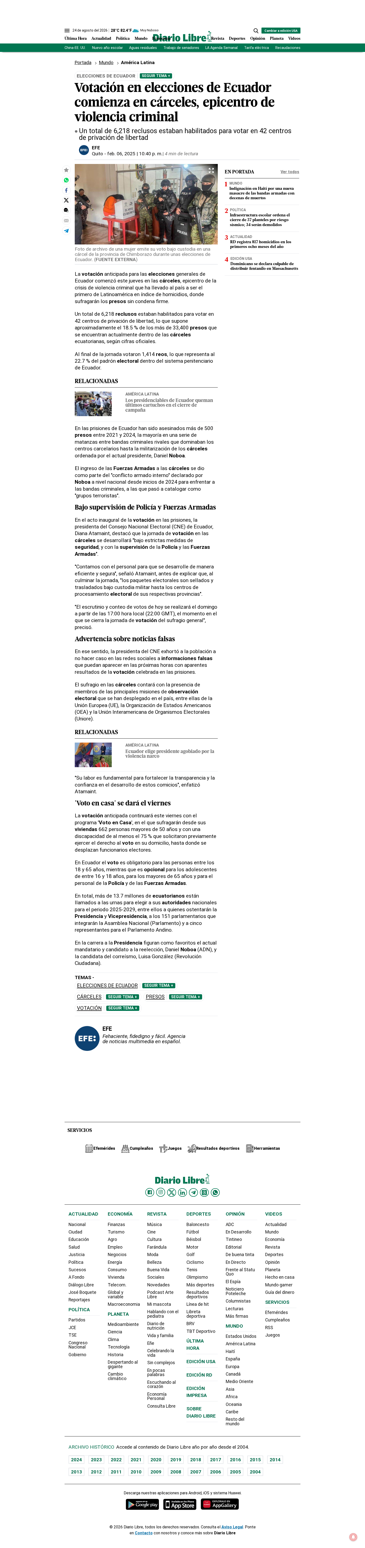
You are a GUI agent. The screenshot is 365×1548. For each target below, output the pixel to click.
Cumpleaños (277, 1319)
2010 (136, 1472)
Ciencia (115, 1331)
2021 (136, 1460)
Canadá (233, 1374)
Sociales (155, 1277)
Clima (113, 1339)
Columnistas (238, 1301)
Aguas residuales (143, 48)
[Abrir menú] (67, 30)
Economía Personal (157, 1396)
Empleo (115, 1247)
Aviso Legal (232, 1527)
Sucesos (77, 1269)
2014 (275, 1460)
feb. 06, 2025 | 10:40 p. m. (134, 154)
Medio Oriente (239, 1381)
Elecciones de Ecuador (107, 985)
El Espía (233, 1281)
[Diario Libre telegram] (193, 1192)
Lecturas (235, 1308)
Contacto (144, 1533)
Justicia (77, 1254)
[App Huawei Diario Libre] (219, 1504)
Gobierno (77, 1354)
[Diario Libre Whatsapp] (215, 1192)
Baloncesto (197, 1224)
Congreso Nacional (78, 1345)
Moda (152, 1254)
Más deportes (200, 1284)
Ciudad (75, 1232)
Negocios (117, 1254)
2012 (96, 1472)
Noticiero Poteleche (236, 1291)
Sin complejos (161, 1362)
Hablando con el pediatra (163, 1314)
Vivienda (116, 1277)
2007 (195, 1472)
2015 (255, 1460)
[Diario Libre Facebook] (149, 1192)
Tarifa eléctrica (256, 48)
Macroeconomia (124, 1304)
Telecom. (117, 1284)
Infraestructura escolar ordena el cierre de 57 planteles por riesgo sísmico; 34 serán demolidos (260, 220)
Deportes (237, 39)
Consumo (117, 1269)
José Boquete (82, 1292)
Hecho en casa (279, 1277)
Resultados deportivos (197, 1294)
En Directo (236, 1262)
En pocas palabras (156, 1372)
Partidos (77, 1319)
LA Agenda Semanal (221, 48)
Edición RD (199, 1375)
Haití (230, 1351)
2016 (235, 1460)
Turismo (116, 1232)
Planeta (277, 39)
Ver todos (290, 171)
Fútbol (192, 1232)
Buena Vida (158, 1269)
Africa (232, 1396)
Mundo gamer (278, 1284)
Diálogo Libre (81, 1284)
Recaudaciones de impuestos (299, 48)
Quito (97, 154)
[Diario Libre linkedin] (182, 1192)
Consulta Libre (161, 1406)
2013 (76, 1472)
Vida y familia (160, 1335)
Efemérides (276, 1312)
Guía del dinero (279, 1292)
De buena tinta (240, 1254)
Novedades (158, 1284)
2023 (96, 1460)
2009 (155, 1472)
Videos (294, 39)
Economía (161, 39)
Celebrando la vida (160, 1353)
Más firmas (237, 1316)
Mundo (141, 39)
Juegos (272, 1335)
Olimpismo (197, 1277)
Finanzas (116, 1224)
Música (154, 1224)
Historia (115, 1354)
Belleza (154, 1262)
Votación (89, 1008)
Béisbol (193, 1239)
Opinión (257, 39)
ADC (230, 1224)
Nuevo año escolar (107, 48)
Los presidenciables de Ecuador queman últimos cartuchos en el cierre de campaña (169, 405)
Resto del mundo (235, 1421)
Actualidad (101, 39)
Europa (232, 1366)
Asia (230, 1389)
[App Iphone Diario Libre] (179, 1504)
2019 (175, 1460)
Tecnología (119, 1347)
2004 (255, 1472)
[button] (256, 30)
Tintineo (234, 1239)
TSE (72, 1335)
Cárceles (89, 996)
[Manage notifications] (353, 1537)
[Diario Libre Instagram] (160, 1192)
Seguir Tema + (156, 76)
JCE (72, 1327)
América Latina (142, 394)
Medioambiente (123, 1324)
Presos (155, 996)
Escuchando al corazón (161, 1384)
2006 (215, 1472)
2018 (195, 1460)
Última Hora (76, 39)
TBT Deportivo (200, 1331)
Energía (115, 1262)
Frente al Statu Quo (240, 1272)
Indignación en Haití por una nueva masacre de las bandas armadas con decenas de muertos (261, 193)
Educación (79, 1239)
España (233, 1358)
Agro (112, 1239)
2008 (175, 1472)
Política (123, 39)
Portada (82, 62)
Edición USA (241, 258)
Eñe (150, 1343)
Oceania (234, 1404)
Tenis (191, 1269)
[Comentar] (66, 210)
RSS (269, 1327)
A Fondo (76, 1277)
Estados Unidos (241, 1336)
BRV (190, 1323)
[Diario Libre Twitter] (171, 1192)
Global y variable (115, 1294)
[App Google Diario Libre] (142, 1504)
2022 (116, 1460)
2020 (155, 1460)
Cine (151, 1232)
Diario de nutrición (155, 1326)
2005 (235, 1472)
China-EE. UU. (75, 48)
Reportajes (79, 1299)
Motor (192, 1247)
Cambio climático (117, 1376)
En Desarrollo (238, 1232)
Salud (74, 1247)
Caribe (232, 1411)
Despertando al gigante (123, 1364)
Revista (217, 39)
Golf (190, 1254)
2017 (215, 1460)
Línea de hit (197, 1304)
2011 (116, 1472)
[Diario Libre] (182, 36)
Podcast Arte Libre (160, 1294)
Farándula (157, 1247)
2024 (76, 1460)
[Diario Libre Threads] (204, 1192)
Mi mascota (159, 1304)
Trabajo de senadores (181, 48)
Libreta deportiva (195, 1314)
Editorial (234, 1247)
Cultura (154, 1239)
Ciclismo (195, 1262)
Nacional (77, 1224)
